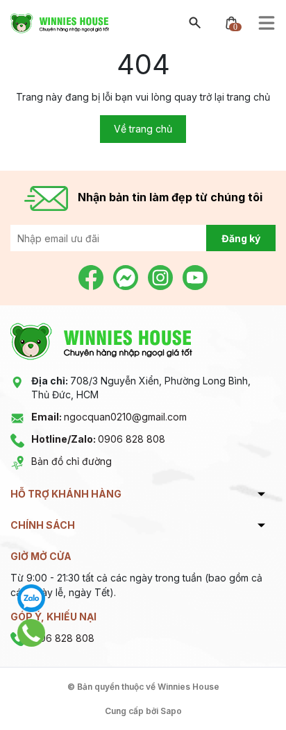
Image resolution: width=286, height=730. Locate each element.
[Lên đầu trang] (242, 686)
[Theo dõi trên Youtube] (195, 276)
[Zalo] (31, 598)
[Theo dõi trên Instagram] (162, 276)
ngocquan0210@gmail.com (109, 417)
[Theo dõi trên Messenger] (127, 276)
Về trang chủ (143, 129)
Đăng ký (240, 238)
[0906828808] (31, 633)
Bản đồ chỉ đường (71, 461)
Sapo (171, 711)
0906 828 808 (98, 439)
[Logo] (59, 22)
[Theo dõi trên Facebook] (92, 276)
